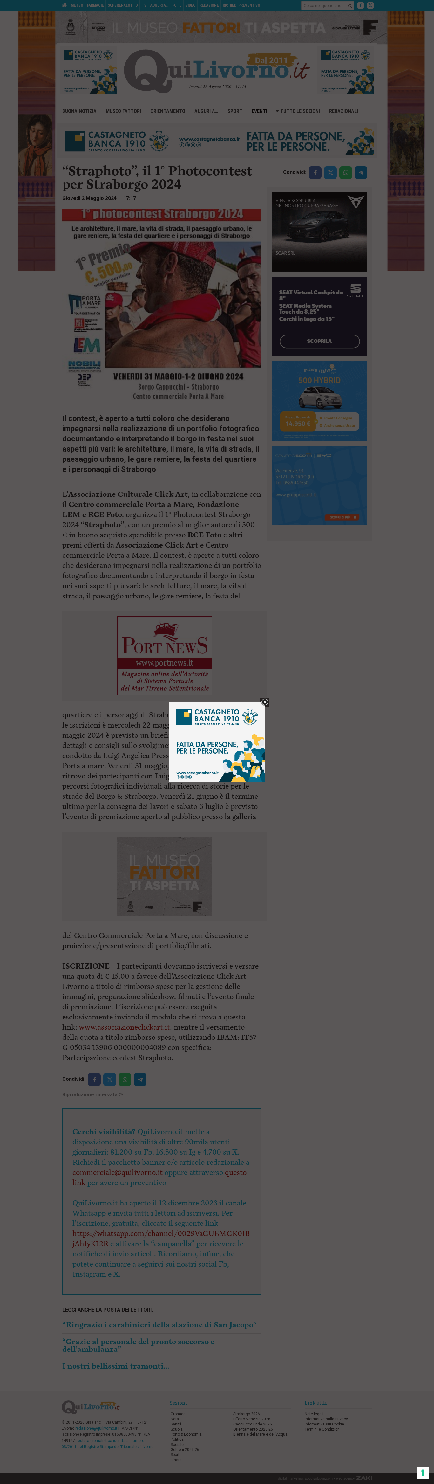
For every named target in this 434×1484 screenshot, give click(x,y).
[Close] (265, 702)
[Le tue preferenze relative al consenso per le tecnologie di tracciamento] (423, 1473)
